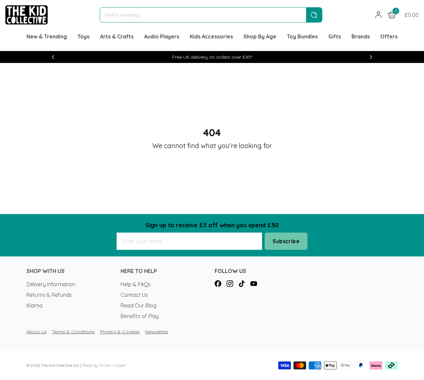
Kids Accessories (211, 36)
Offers (389, 36)
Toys (83, 36)
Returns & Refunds (49, 295)
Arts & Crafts (116, 36)
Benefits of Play (140, 316)
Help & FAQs (136, 284)
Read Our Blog (138, 305)
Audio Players (161, 36)
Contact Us (134, 295)
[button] (53, 57)
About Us (36, 332)
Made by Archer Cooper (104, 365)
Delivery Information (50, 284)
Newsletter (156, 332)
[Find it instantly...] (314, 15)
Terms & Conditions (73, 332)
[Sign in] (378, 15)
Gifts (334, 36)
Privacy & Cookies (120, 332)
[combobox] (203, 15)
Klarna (34, 305)
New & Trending (46, 36)
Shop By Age (259, 36)
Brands (360, 36)
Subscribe (286, 241)
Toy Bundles (302, 36)
